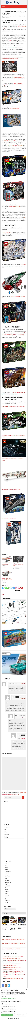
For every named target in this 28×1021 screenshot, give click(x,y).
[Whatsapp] (5, 588)
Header (6, 869)
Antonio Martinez (6, 956)
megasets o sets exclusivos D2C (12, 47)
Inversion (3, 17)
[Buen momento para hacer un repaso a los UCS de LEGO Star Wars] (7, 573)
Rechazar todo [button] (20, 1014)
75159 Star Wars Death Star (10, 140)
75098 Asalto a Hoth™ (7, 232)
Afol (24, 16)
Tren (6, 898)
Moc (6, 878)
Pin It (3, 594)
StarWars (7, 17)
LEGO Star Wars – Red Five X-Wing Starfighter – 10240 (13, 406)
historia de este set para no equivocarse (10, 58)
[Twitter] (13, 588)
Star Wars (6, 834)
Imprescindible (8, 871)
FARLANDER (5, 974)
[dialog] (14, 1004)
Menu (3, 6)
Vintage (6, 902)
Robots (6, 893)
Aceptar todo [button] (7, 1014)
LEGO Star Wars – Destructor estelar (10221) (11, 489)
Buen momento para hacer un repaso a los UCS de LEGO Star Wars (7, 578)
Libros (6, 874)
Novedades (7, 886)
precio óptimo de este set (14, 206)
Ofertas (6, 889)
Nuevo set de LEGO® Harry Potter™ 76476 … (11, 948)
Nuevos (6, 887)
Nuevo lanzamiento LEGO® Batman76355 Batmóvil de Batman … (13, 944)
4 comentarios (14, 16)
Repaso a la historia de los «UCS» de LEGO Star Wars (18, 564)
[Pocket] (19, 588)
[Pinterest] (21, 588)
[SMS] (8, 588)
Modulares (7, 880)
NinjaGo (6, 884)
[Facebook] (11, 588)
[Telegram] (3, 588)
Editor (20, 16)
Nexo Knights (8, 882)
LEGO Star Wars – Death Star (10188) (15, 145)
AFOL (10, 40)
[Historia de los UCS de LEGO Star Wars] (7, 559)
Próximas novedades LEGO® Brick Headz (14, 978)
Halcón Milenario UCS (16, 57)
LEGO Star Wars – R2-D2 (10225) (9, 518)
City (5, 829)
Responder (23, 683)
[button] (14, 998)
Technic (6, 837)
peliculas (6, 891)
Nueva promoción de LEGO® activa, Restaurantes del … (13, 939)
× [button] (26, 989)
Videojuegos (7, 900)
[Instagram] (16, 588)
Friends (6, 831)
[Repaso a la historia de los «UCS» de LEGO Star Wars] (18, 559)
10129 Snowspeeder (14, 108)
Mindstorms (7, 876)
